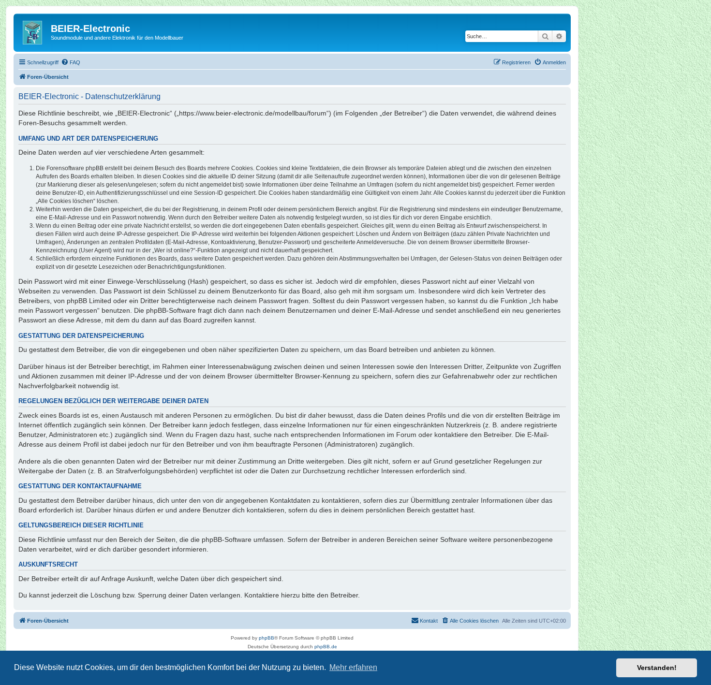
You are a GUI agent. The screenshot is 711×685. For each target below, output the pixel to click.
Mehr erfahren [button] (353, 667)
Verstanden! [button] (657, 667)
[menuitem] (70, 62)
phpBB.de (325, 646)
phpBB (266, 638)
